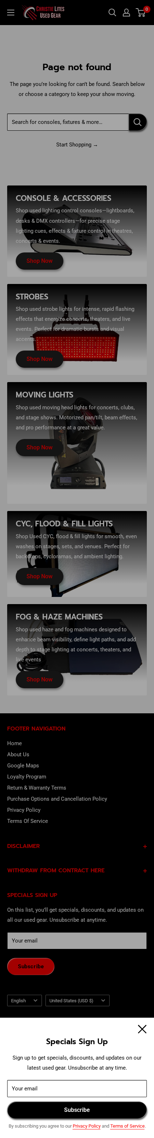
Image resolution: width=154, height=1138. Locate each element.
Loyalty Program (26, 776)
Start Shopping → (77, 144)
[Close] (142, 1028)
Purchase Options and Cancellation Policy (57, 799)
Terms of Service (127, 1126)
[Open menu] (10, 12)
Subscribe (77, 1109)
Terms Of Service (27, 821)
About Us (18, 754)
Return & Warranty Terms (36, 788)
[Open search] (112, 12)
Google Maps (23, 765)
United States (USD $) (71, 1000)
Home (14, 743)
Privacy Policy (87, 1126)
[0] (140, 12)
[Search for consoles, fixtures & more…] (138, 122)
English (18, 1000)
